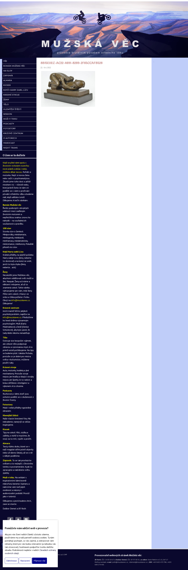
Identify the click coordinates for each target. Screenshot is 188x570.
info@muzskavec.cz (20, 300)
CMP (65, 554)
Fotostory (8, 404)
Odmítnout (11, 560)
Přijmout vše (39, 560)
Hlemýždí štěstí (10, 415)
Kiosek (6, 429)
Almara (6, 443)
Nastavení (25, 560)
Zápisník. (7, 460)
